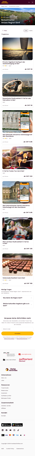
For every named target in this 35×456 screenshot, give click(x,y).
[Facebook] (6, 430)
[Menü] (32, 2)
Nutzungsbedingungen (22, 338)
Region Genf (4, 6)
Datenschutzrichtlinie (9, 338)
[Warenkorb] (29, 2)
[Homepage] (4, 2)
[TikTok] (18, 430)
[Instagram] (14, 430)
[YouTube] (10, 430)
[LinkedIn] (2, 430)
